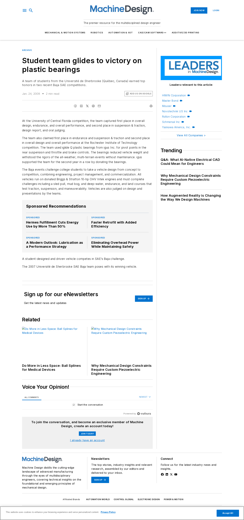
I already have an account (87, 440)
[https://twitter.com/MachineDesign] (171, 474)
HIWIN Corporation (174, 95)
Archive (27, 50)
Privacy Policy (108, 512)
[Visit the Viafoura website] (144, 413)
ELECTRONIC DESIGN (149, 499)
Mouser (166, 106)
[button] (24, 10)
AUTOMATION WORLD (98, 499)
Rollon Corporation (174, 116)
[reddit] (93, 106)
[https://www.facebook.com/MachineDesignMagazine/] (162, 474)
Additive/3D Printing (185, 32)
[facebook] (75, 106)
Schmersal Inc (171, 122)
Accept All (227, 513)
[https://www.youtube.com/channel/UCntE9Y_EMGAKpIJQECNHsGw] (175, 474)
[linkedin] (81, 106)
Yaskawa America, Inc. (176, 127)
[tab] (31, 397)
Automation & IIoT (120, 32)
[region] (87, 405)
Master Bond (170, 100)
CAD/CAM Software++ (152, 32)
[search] (30, 10)
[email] (99, 106)
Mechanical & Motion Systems (65, 32)
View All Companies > (191, 135)
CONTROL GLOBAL (124, 499)
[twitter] (87, 106)
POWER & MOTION (173, 499)
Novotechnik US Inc (175, 111)
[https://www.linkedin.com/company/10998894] (166, 474)
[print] (151, 106)
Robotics (97, 32)
